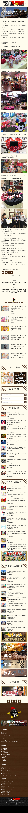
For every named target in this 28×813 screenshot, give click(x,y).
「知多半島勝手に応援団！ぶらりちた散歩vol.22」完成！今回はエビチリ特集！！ (18, 328)
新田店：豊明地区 (6, 792)
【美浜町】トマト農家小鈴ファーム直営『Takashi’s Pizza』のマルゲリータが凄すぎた (16, 414)
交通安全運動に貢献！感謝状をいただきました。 (16, 460)
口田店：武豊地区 (6, 783)
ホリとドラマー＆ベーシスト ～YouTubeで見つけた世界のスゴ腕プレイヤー (16, 421)
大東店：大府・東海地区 (7, 791)
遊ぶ (4, 757)
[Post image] (5, 308)
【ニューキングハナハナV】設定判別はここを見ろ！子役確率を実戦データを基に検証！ (17, 500)
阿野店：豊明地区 (6, 794)
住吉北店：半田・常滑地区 (8, 768)
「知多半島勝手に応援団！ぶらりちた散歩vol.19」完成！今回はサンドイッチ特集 (18, 355)
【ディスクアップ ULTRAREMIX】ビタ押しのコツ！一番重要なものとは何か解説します (16, 533)
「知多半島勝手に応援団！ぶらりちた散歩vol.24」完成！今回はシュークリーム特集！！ (18, 309)
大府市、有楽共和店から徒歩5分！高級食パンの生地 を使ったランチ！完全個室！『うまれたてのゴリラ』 (16, 586)
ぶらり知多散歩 (6, 754)
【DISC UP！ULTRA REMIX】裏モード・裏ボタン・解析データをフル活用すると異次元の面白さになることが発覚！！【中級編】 (17, 546)
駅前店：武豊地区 (6, 786)
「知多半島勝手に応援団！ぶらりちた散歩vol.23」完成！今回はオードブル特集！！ (18, 319)
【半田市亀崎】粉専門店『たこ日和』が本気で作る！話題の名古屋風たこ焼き (16, 447)
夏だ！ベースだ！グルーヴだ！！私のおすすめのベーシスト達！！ (16, 454)
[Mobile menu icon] (26, 4)
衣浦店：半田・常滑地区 (7, 773)
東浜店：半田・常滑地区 (7, 772)
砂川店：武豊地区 (6, 784)
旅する (4, 760)
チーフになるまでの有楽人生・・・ (15, 465)
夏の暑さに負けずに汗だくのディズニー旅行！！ (16, 441)
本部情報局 (12, 275)
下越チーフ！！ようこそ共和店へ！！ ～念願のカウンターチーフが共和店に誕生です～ (16, 428)
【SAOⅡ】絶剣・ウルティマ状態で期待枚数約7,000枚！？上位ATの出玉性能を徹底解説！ (16, 519)
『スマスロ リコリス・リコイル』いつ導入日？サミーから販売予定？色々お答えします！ (16, 473)
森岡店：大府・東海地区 (7, 789)
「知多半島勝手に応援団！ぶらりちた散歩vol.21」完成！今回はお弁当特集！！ (18, 337)
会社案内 (4, 748)
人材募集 (4, 749)
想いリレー (5, 751)
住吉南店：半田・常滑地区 (8, 770)
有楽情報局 (5, 753)
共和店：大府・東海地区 (7, 788)
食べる (4, 756)
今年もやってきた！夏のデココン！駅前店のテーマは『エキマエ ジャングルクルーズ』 (17, 435)
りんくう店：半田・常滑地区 (9, 775)
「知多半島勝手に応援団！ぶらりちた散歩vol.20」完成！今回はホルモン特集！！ (18, 346)
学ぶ (4, 759)
